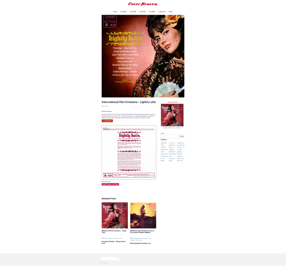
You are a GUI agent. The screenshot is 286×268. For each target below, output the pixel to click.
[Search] (118, 259)
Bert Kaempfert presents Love (140, 243)
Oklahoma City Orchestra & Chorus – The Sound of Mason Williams (142, 231)
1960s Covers (112, 184)
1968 (104, 184)
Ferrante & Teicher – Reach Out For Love (114, 242)
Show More (108, 121)
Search (162, 133)
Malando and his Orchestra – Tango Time (114, 231)
